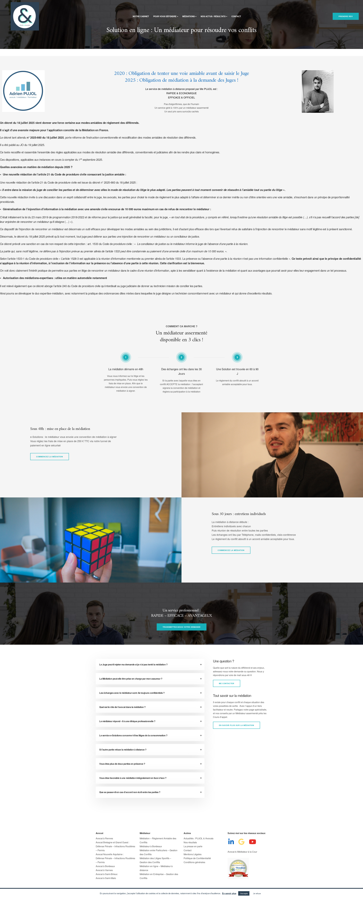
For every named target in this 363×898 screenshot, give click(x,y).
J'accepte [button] (244, 893)
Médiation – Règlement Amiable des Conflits (158, 840)
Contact (236, 16)
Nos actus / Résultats (213, 16)
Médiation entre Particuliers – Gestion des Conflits (158, 852)
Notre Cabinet (141, 16)
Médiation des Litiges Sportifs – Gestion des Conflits (155, 860)
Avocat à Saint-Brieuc (107, 874)
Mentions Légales (192, 854)
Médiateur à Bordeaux (151, 846)
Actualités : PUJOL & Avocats (198, 838)
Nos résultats (190, 842)
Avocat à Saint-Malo (106, 878)
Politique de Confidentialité (197, 858)
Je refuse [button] (257, 893)
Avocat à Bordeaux (105, 866)
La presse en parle (193, 846)
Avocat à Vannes (104, 870)
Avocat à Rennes (104, 838)
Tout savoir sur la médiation (232, 695)
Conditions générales (194, 862)
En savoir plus (229, 893)
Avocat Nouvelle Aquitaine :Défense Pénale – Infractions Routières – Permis (115, 858)
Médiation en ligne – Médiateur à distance (156, 868)
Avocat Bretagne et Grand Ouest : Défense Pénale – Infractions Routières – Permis (115, 846)
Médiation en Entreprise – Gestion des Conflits (159, 876)
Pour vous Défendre (164, 16)
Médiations (188, 16)
